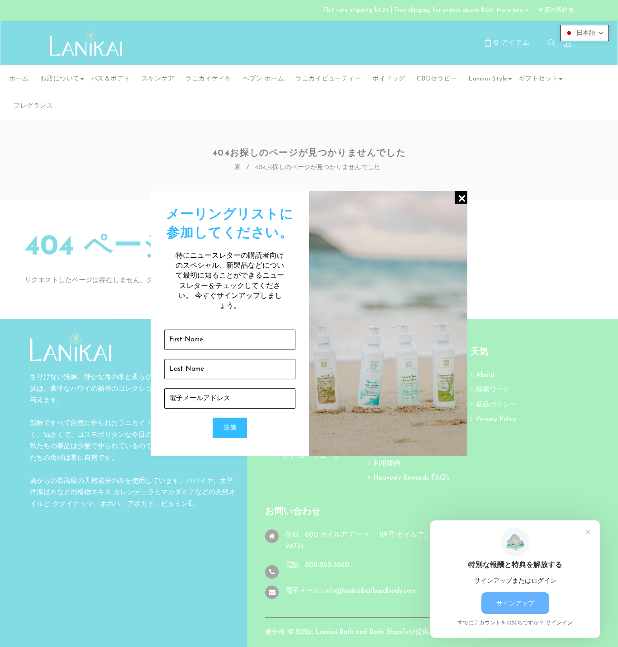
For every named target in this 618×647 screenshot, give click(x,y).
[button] (584, 33)
